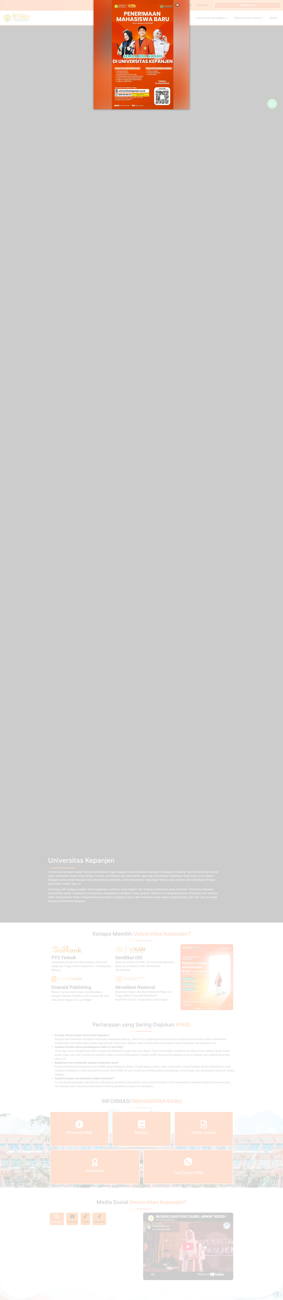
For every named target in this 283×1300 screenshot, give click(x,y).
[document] (141, 650)
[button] (177, 5)
